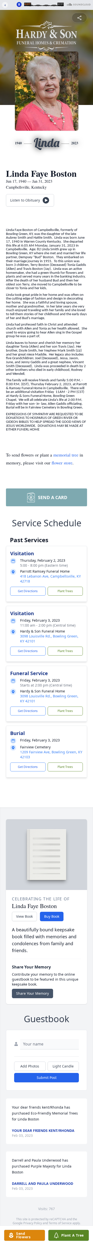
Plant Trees (65, 591)
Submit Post (47, 1077)
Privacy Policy (32, 1223)
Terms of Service (60, 1223)
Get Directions (28, 591)
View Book (24, 916)
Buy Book (51, 916)
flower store (62, 463)
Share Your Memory (32, 993)
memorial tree (65, 455)
